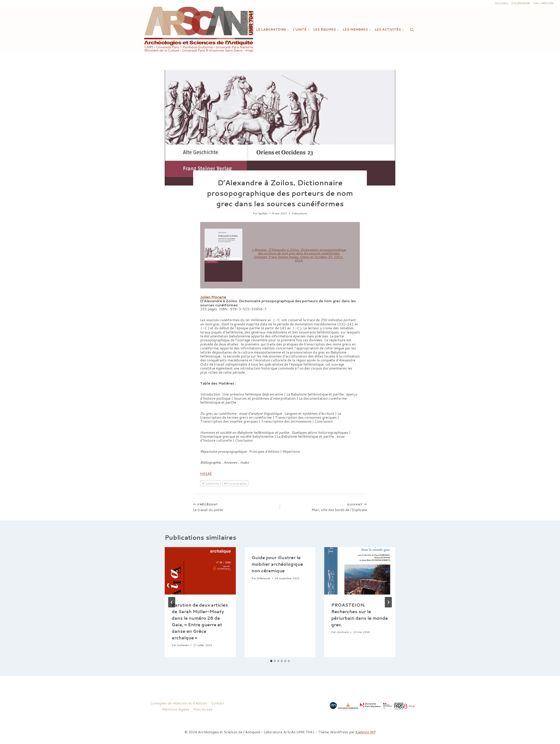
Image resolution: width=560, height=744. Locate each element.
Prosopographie (235, 483)
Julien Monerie (213, 296)
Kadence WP (365, 731)
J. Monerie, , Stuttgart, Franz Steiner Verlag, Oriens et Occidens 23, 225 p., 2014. (299, 255)
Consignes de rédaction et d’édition (178, 703)
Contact (217, 703)
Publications (299, 213)
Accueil (501, 3)
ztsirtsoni (343, 632)
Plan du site (203, 709)
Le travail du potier (208, 507)
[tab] (271, 661)
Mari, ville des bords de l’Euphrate (339, 507)
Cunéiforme (210, 483)
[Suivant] (388, 602)
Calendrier (520, 3)
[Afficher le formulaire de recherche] (412, 29)
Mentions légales (175, 709)
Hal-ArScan (543, 3)
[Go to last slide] (171, 602)
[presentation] (200, 570)
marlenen (183, 645)
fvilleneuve (263, 578)
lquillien (263, 213)
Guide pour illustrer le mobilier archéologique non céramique (277, 564)
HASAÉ (206, 473)
